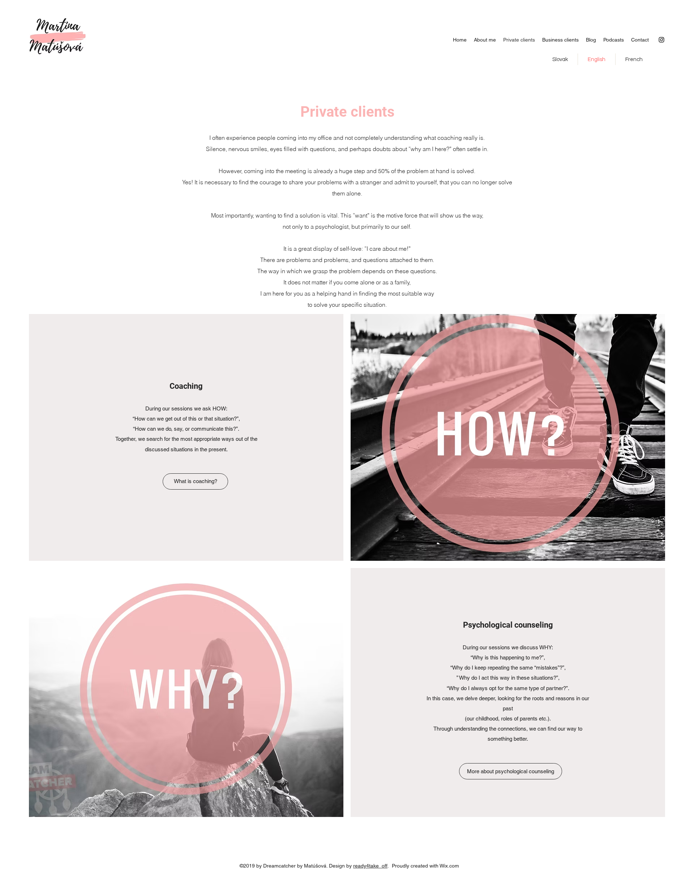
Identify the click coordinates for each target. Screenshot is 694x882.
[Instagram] (661, 39)
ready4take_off (370, 866)
